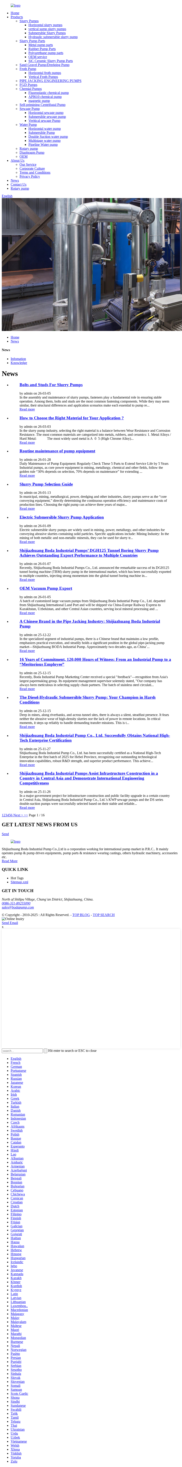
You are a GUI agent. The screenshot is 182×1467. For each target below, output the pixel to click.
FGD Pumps (28, 85)
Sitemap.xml (19, 882)
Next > (18, 815)
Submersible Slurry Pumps (47, 33)
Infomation (18, 359)
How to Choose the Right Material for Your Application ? (72, 418)
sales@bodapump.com (18, 907)
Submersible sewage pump (47, 117)
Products (17, 17)
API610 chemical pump (45, 97)
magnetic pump (39, 101)
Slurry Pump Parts (32, 41)
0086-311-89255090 (16, 903)
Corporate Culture (32, 168)
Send (5, 834)
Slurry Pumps (29, 21)
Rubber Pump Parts (42, 49)
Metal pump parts (40, 45)
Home (15, 13)
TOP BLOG (81, 915)
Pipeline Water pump (43, 144)
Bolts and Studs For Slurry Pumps (51, 384)
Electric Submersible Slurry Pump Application (62, 517)
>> (26, 815)
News (15, 180)
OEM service (37, 57)
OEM (24, 156)
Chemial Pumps (31, 89)
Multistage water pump (44, 140)
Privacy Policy (30, 176)
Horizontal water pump (44, 128)
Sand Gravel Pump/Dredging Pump (44, 65)
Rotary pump (29, 148)
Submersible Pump (41, 132)
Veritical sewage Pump (44, 121)
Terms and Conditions (35, 172)
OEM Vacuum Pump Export (46, 588)
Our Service (28, 164)
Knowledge (19, 363)
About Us (17, 160)
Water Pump (28, 124)
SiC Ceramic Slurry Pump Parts (50, 61)
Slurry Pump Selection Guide (46, 484)
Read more (27, 409)
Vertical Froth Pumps (43, 77)
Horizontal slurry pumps (45, 25)
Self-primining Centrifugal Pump (42, 105)
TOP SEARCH (104, 915)
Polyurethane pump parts (45, 53)
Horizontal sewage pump (45, 113)
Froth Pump (28, 69)
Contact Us (18, 184)
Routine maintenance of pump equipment (57, 451)
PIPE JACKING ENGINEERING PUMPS (50, 81)
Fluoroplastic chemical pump (48, 93)
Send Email (10, 923)
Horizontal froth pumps (44, 73)
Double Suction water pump (48, 136)
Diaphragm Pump (32, 152)
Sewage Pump (30, 109)
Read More (10, 861)
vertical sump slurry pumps (47, 29)
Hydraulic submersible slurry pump (53, 37)
